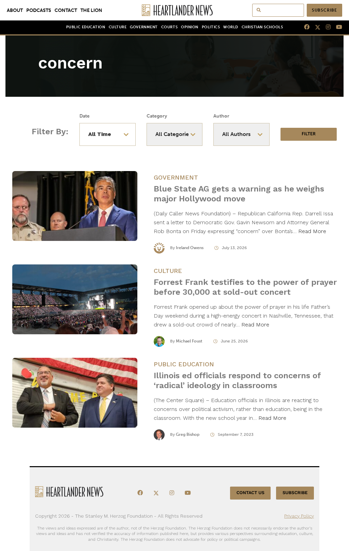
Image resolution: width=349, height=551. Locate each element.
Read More (312, 231)
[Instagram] (325, 27)
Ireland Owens (189, 247)
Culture (118, 27)
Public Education (85, 27)
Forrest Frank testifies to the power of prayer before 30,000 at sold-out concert (245, 287)
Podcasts (38, 10)
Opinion (189, 27)
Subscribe (324, 10)
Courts (169, 27)
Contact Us (250, 492)
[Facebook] (304, 27)
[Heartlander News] (174, 10)
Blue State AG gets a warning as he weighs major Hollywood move (239, 193)
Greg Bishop (187, 434)
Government (143, 27)
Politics (211, 27)
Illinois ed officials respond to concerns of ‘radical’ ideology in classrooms (237, 380)
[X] (314, 27)
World (230, 27)
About (15, 10)
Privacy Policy (299, 516)
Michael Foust (189, 341)
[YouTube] (336, 27)
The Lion (91, 10)
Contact (66, 10)
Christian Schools (262, 27)
